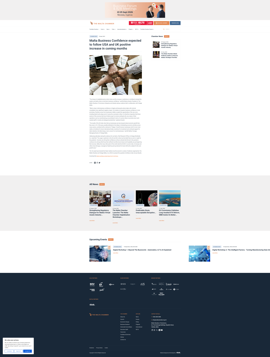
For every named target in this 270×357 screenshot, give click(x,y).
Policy (113, 29)
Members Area (175, 23)
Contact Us (123, 339)
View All (167, 36)
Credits (106, 348)
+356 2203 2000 (157, 317)
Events (102, 29)
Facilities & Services (125, 334)
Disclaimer (91, 348)
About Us (122, 317)
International (139, 327)
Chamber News (93, 36)
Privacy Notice (99, 348)
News (108, 29)
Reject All (18, 351)
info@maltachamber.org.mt (159, 320)
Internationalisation (121, 29)
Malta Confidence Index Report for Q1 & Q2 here (107, 156)
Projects (130, 29)
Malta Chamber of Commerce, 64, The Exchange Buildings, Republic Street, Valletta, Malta (162, 325)
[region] (18, 346)
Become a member (162, 23)
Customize (9, 351)
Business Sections (125, 324)
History (122, 337)
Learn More (92, 220)
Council (122, 319)
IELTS (136, 29)
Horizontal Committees (126, 327)
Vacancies (123, 332)
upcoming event (117, 246)
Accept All (27, 351)
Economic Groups (124, 322)
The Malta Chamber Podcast (146, 29)
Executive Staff (124, 329)
